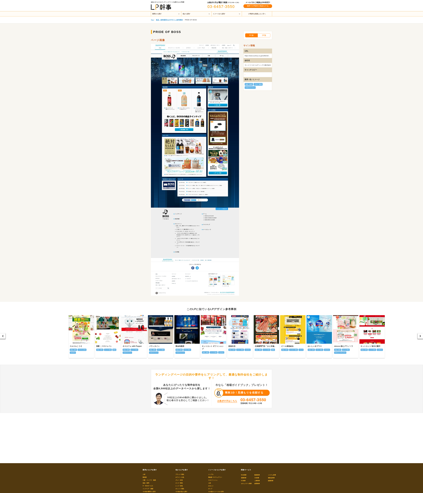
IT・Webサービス (148, 486)
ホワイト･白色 (179, 477)
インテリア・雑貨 (148, 488)
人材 (144, 474)
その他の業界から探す (149, 491)
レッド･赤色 (179, 486)
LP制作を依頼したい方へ (257, 14)
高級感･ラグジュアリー (215, 477)
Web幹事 (243, 475)
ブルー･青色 (258, 84)
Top (152, 20)
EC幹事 (243, 480)
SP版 (264, 35)
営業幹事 (243, 478)
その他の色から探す (181, 491)
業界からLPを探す (150, 470)
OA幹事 (256, 478)
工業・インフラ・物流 (149, 480)
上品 (209, 483)
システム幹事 (272, 475)
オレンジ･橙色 (179, 488)
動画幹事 (257, 475)
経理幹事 (257, 483)
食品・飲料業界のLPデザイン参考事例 (169, 20)
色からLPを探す (181, 470)
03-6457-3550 (221, 6)
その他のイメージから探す (216, 491)
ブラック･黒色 (179, 474)
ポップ (210, 488)
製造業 (145, 477)
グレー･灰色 (179, 480)
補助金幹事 (271, 478)
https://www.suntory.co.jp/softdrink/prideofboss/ (261, 56)
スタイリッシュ (250, 87)
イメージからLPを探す (217, 470)
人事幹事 (257, 480)
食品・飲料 (249, 84)
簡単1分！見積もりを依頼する (244, 392)
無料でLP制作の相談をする (258, 6)
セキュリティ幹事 (246, 483)
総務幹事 (270, 480)
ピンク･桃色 (179, 483)
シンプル (210, 474)
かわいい (210, 486)
